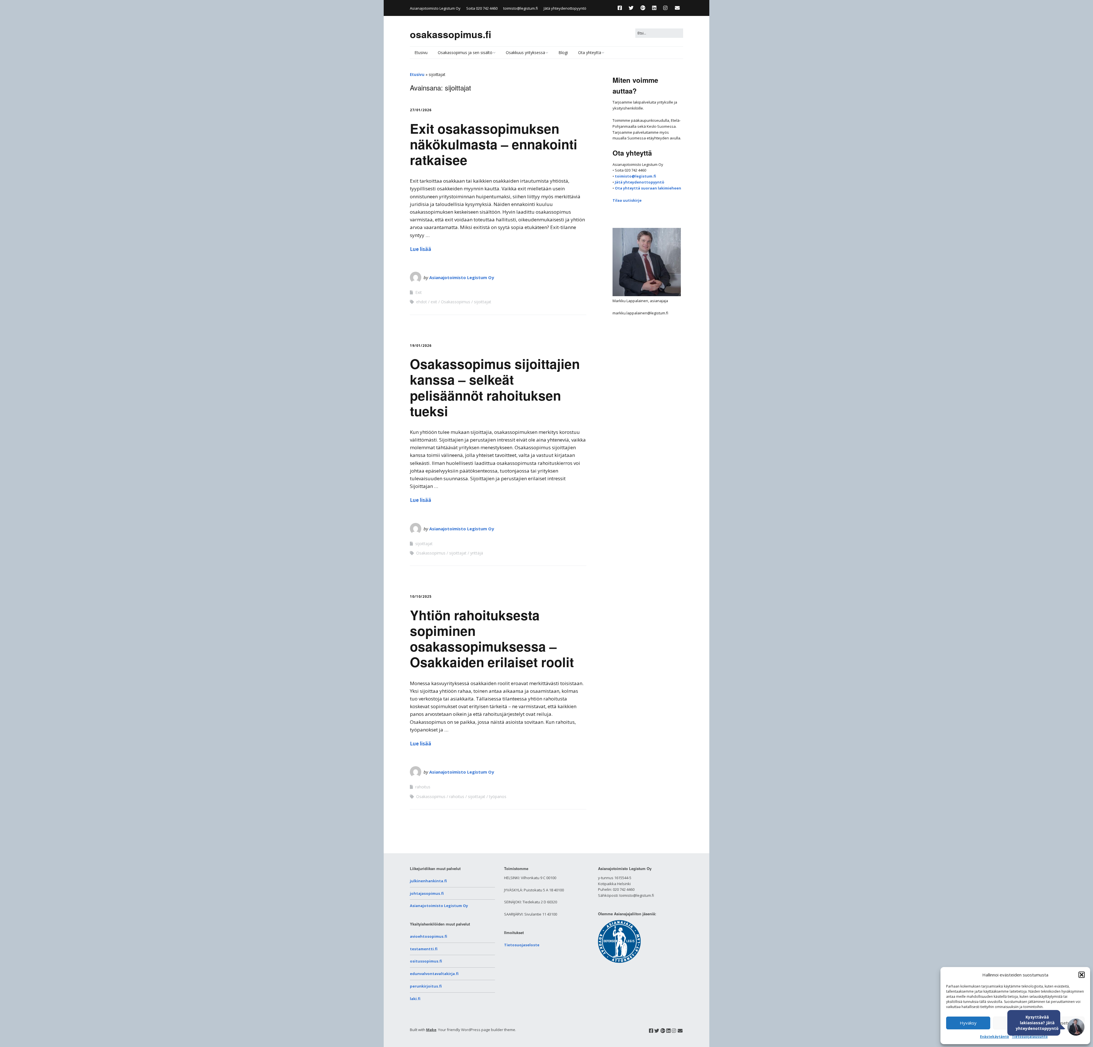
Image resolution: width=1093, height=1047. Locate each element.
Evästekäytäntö (994, 1036)
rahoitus (422, 787)
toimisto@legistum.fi (520, 8)
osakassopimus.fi (450, 34)
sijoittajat (482, 301)
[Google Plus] (643, 8)
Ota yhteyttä (589, 52)
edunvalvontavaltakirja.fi (434, 973)
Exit (418, 292)
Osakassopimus (455, 301)
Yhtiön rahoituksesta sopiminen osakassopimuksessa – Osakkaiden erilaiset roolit (492, 638)
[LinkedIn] (654, 8)
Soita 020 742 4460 (482, 8)
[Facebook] (621, 8)
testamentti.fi (423, 948)
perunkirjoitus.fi (426, 986)
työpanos (497, 796)
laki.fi (415, 998)
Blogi (563, 52)
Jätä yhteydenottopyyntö (565, 8)
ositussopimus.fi (426, 961)
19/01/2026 (421, 345)
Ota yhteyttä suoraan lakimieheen (648, 188)
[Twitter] (631, 8)
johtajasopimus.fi (427, 893)
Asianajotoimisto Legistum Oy (461, 277)
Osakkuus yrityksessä (525, 52)
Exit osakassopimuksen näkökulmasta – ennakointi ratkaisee (493, 144)
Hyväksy (968, 1023)
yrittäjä (476, 553)
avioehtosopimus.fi (428, 936)
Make (431, 1029)
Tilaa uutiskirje (627, 200)
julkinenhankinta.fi (428, 880)
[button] (1081, 975)
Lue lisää (420, 249)
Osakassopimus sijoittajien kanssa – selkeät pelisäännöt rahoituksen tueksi (495, 387)
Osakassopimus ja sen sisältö (465, 52)
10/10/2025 (421, 596)
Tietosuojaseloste (521, 944)
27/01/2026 (421, 110)
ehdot (421, 301)
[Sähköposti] (677, 8)
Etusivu (421, 52)
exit (434, 301)
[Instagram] (665, 8)
